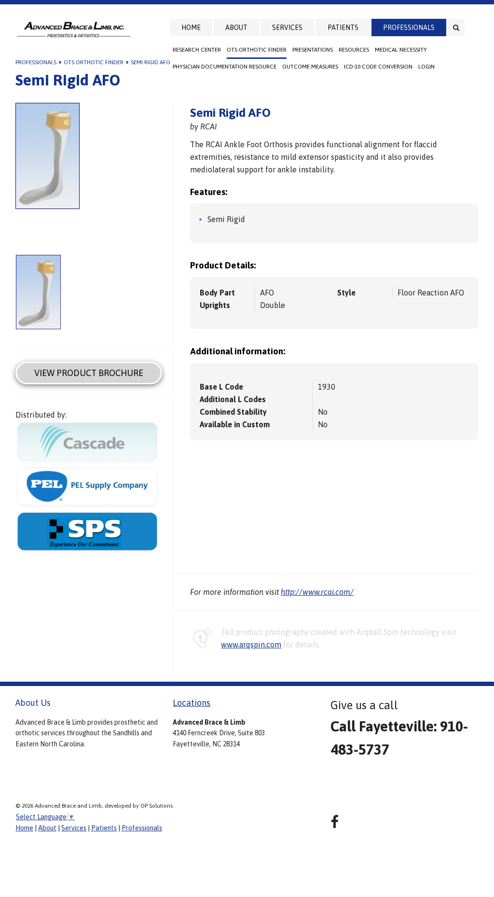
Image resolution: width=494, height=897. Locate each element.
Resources (354, 49)
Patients (343, 27)
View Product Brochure (88, 373)
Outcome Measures (310, 66)
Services (287, 27)
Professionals (409, 27)
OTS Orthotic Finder (257, 49)
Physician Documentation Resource (224, 66)
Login (426, 66)
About (236, 27)
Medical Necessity (401, 49)
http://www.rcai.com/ (317, 592)
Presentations (312, 49)
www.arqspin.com (251, 644)
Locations (191, 703)
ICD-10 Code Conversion (378, 66)
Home (191, 27)
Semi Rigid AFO (150, 62)
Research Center (197, 49)
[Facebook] (334, 822)
